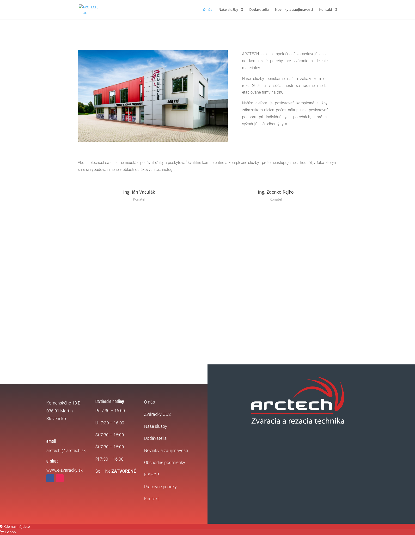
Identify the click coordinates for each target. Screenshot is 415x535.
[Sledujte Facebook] (50, 478)
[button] (15, 526)
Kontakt (325, 10)
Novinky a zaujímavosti (294, 10)
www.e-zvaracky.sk (64, 470)
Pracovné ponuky (160, 486)
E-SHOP (151, 474)
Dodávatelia (259, 10)
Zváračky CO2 (157, 414)
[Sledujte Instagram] (60, 478)
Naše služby (228, 10)
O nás (207, 10)
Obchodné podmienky (164, 462)
